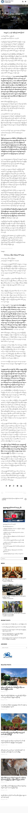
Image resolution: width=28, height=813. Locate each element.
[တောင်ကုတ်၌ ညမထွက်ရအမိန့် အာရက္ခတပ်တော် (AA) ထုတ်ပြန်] (14, 721)
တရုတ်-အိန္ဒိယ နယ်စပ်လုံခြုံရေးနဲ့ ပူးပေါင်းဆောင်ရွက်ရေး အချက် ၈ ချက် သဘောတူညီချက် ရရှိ (14, 579)
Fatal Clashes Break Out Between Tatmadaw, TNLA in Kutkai (15, 492)
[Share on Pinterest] (17, 486)
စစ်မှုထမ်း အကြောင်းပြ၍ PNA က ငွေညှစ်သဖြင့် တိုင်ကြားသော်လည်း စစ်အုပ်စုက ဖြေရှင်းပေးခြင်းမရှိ (12, 634)
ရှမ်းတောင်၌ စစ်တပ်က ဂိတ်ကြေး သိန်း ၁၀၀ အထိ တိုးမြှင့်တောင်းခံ (14, 624)
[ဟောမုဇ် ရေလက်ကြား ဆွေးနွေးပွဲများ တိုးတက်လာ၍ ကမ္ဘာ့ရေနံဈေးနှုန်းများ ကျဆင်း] (12, 589)
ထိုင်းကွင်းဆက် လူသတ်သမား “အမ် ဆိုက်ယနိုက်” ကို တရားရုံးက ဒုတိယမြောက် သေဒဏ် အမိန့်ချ (14, 614)
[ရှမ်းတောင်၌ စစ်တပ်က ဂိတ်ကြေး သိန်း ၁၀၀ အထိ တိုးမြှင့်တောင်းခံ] (14, 676)
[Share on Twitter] (9, 486)
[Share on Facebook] (6, 486)
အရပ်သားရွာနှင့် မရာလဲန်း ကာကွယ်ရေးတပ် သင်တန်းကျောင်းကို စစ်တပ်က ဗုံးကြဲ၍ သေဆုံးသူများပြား (14, 638)
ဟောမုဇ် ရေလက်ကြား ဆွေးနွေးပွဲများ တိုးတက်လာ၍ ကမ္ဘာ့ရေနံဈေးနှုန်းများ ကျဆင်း (14, 597)
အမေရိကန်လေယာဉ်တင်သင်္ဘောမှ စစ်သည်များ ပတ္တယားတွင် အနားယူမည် (13, 796)
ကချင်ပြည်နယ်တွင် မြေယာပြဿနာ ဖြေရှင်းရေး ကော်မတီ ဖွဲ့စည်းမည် (12, 499)
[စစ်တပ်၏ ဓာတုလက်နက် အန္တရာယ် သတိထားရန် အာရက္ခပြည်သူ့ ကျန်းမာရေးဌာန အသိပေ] (14, 767)
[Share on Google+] (13, 486)
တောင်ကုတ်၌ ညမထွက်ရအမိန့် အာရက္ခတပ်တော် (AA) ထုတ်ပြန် (14, 627)
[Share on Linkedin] (21, 486)
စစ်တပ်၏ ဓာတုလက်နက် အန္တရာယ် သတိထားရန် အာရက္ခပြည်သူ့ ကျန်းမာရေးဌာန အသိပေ (14, 630)
